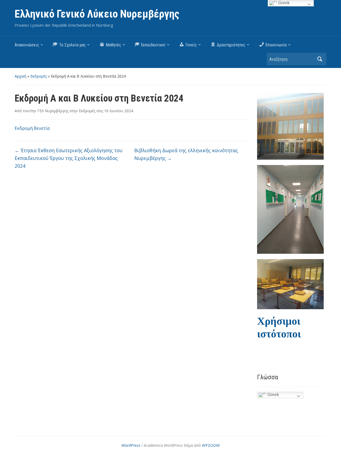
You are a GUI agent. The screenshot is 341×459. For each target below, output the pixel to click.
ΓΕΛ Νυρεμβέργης (52, 110)
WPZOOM (211, 445)
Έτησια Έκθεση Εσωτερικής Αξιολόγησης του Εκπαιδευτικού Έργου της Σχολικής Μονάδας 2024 (69, 158)
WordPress (130, 445)
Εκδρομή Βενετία (32, 128)
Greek (272, 394)
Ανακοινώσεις (27, 44)
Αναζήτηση (320, 59)
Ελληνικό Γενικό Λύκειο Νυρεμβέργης (97, 14)
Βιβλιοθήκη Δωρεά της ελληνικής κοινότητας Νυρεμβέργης (186, 154)
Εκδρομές (38, 76)
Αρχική (20, 76)
